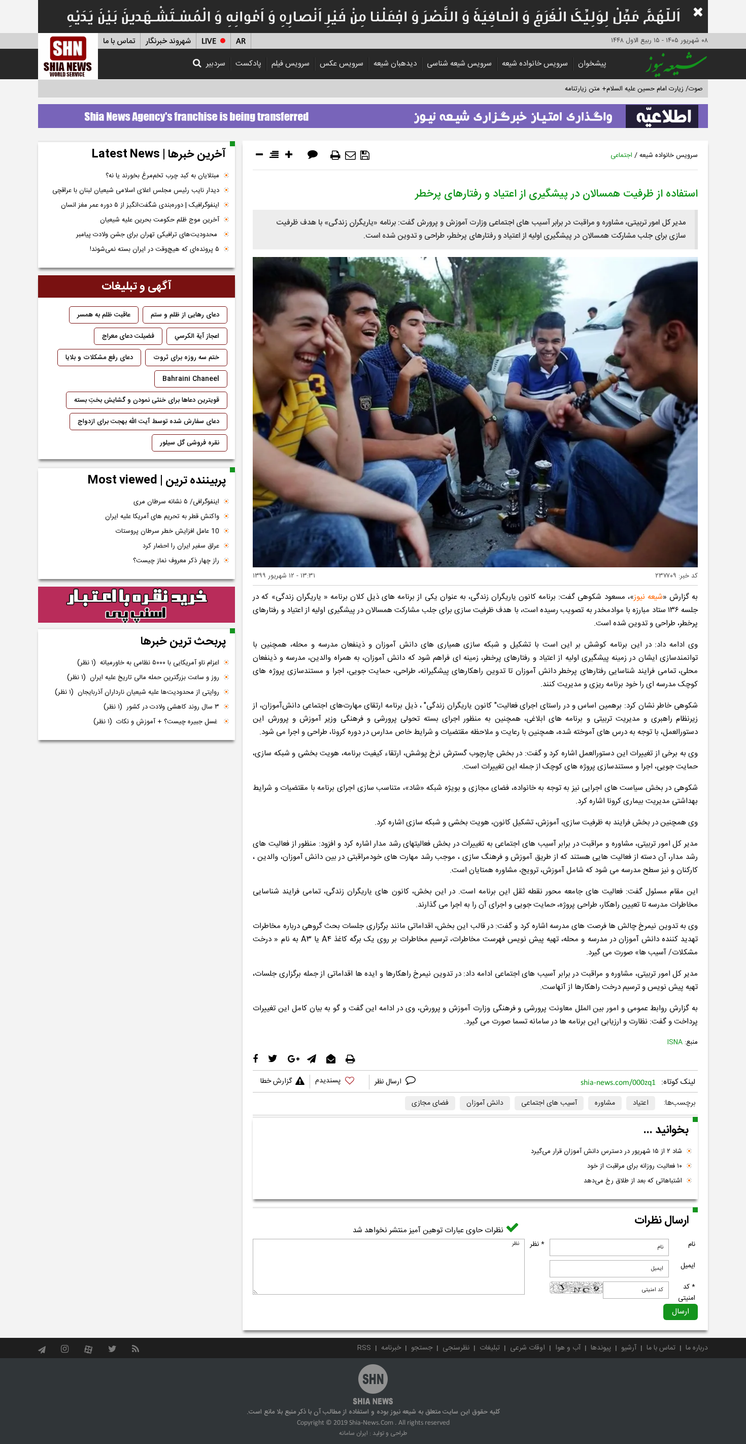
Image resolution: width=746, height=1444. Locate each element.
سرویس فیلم (291, 63)
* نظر (537, 1244)
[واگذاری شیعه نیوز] (373, 113)
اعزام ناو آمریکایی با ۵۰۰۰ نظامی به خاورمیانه (148, 662)
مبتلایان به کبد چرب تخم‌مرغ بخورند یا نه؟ (162, 175)
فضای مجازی (430, 1103)
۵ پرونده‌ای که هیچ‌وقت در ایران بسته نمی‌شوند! (154, 249)
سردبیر (215, 63)
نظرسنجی (456, 1348)
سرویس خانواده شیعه (535, 63)
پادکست (248, 63)
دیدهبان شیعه (395, 63)
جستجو (421, 1348)
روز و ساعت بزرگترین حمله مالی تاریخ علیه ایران (143, 677)
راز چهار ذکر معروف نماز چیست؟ (176, 560)
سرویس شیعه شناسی (459, 63)
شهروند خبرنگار (168, 41)
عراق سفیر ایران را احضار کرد (181, 546)
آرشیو (628, 1348)
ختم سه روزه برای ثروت (186, 357)
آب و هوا (568, 1348)
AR (241, 41)
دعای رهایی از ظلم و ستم (185, 314)
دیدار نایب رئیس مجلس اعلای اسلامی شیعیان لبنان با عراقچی (135, 190)
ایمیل (688, 1265)
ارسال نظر (389, 1082)
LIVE (208, 41)
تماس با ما (119, 41)
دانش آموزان (484, 1103)
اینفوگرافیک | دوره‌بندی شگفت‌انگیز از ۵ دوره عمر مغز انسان (140, 205)
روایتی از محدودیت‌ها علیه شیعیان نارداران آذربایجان (137, 692)
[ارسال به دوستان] (350, 155)
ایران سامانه (353, 1433)
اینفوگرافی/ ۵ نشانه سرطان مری (176, 501)
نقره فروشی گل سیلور (189, 442)
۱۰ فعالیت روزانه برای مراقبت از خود (634, 1166)
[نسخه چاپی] (335, 155)
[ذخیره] (364, 155)
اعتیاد (641, 1103)
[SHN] (68, 56)
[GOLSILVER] (136, 605)
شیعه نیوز (648, 597)
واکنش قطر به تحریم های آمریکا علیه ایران (162, 516)
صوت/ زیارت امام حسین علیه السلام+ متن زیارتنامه (634, 88)
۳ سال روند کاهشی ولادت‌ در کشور (161, 707)
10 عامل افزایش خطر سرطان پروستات (167, 531)
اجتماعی (621, 155)
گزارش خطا (276, 1081)
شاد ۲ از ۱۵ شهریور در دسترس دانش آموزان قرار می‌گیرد (606, 1151)
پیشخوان (592, 63)
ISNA (675, 1042)
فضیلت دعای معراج (128, 336)
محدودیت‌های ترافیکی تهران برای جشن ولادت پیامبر (147, 234)
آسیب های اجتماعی (549, 1103)
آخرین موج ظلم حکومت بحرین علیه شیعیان (159, 220)
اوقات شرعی (527, 1348)
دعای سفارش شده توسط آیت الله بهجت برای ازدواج (148, 421)
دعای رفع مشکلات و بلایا (99, 357)
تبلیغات (490, 1348)
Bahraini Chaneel (190, 378)
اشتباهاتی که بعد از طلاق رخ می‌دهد (633, 1180)
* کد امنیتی (686, 1292)
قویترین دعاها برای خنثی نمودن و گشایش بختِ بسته (146, 400)
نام (691, 1244)
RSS (364, 1348)
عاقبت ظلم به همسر (103, 314)
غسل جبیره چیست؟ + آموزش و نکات (156, 721)
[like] (339, 1082)
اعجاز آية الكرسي (197, 336)
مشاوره (605, 1103)
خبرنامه (391, 1348)
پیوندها (601, 1348)
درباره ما (697, 1348)
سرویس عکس (341, 63)
